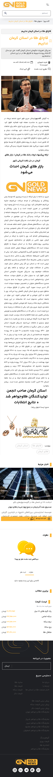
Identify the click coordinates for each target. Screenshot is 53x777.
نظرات (31, 572)
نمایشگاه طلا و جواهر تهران (37, 712)
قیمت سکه (18, 689)
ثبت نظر (23, 572)
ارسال (7, 666)
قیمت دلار (18, 693)
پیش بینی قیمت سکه (39, 704)
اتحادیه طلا (44, 745)
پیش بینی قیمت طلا (40, 701)
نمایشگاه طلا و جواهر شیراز (37, 719)
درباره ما (45, 682)
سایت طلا (19, 682)
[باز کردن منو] (46, 4)
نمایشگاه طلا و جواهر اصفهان (36, 730)
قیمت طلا (18, 686)
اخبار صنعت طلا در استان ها (37, 689)
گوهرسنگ (44, 737)
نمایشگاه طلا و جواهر (40, 749)
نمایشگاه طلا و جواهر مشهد (37, 726)
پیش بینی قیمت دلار (40, 708)
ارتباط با (46, 686)
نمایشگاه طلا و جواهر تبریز (37, 723)
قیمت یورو (44, 741)
